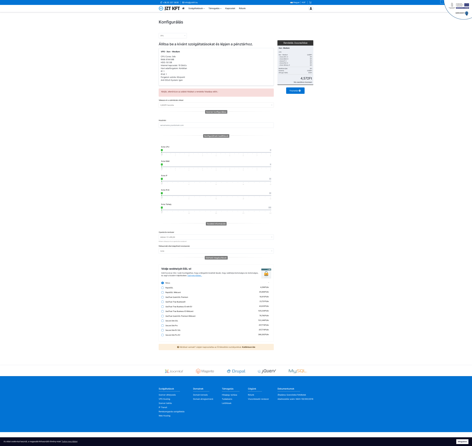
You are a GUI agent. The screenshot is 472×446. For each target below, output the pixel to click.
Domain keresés (200, 395)
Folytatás (294, 90)
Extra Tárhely (166, 204)
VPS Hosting (164, 399)
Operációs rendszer (166, 232)
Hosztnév (162, 120)
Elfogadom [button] (462, 442)
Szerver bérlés (165, 403)
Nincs (216, 282)
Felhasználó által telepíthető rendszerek (174, 246)
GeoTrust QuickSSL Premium (216, 297)
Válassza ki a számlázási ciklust (171, 100)
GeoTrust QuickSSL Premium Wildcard (216, 315)
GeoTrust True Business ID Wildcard (216, 311)
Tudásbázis (227, 399)
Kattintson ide (248, 347)
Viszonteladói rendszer (258, 399)
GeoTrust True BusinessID (216, 301)
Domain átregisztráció (203, 399)
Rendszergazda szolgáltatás (171, 411)
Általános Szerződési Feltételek (292, 395)
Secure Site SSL (216, 320)
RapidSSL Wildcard (216, 292)
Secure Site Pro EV (216, 334)
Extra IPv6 (165, 190)
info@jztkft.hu (191, 2)
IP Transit (163, 407)
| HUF (299, 2)
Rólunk (251, 395)
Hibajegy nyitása (229, 395)
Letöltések (226, 403)
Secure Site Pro (216, 325)
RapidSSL (216, 287)
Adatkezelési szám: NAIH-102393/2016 (295, 399)
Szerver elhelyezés (167, 395)
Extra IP (164, 175)
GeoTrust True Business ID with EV (216, 306)
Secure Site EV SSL (216, 330)
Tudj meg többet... (194, 275)
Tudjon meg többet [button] (69, 441)
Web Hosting (164, 415)
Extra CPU (165, 147)
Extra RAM (165, 161)
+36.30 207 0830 (170, 2)
